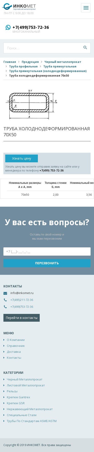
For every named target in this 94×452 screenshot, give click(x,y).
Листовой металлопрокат (26, 385)
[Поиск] (85, 48)
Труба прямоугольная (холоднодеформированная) (47, 71)
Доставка (14, 352)
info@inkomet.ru (22, 293)
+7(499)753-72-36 (31, 27)
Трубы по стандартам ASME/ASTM (32, 421)
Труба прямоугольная (59, 66)
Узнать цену (21, 158)
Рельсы (12, 391)
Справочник (16, 346)
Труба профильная (23, 66)
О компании (16, 340)
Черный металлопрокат (62, 62)
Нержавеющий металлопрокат (30, 409)
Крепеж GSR (16, 403)
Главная (9, 62)
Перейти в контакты (21, 318)
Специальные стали (22, 415)
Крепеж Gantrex (18, 397)
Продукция (30, 62)
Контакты (14, 358)
